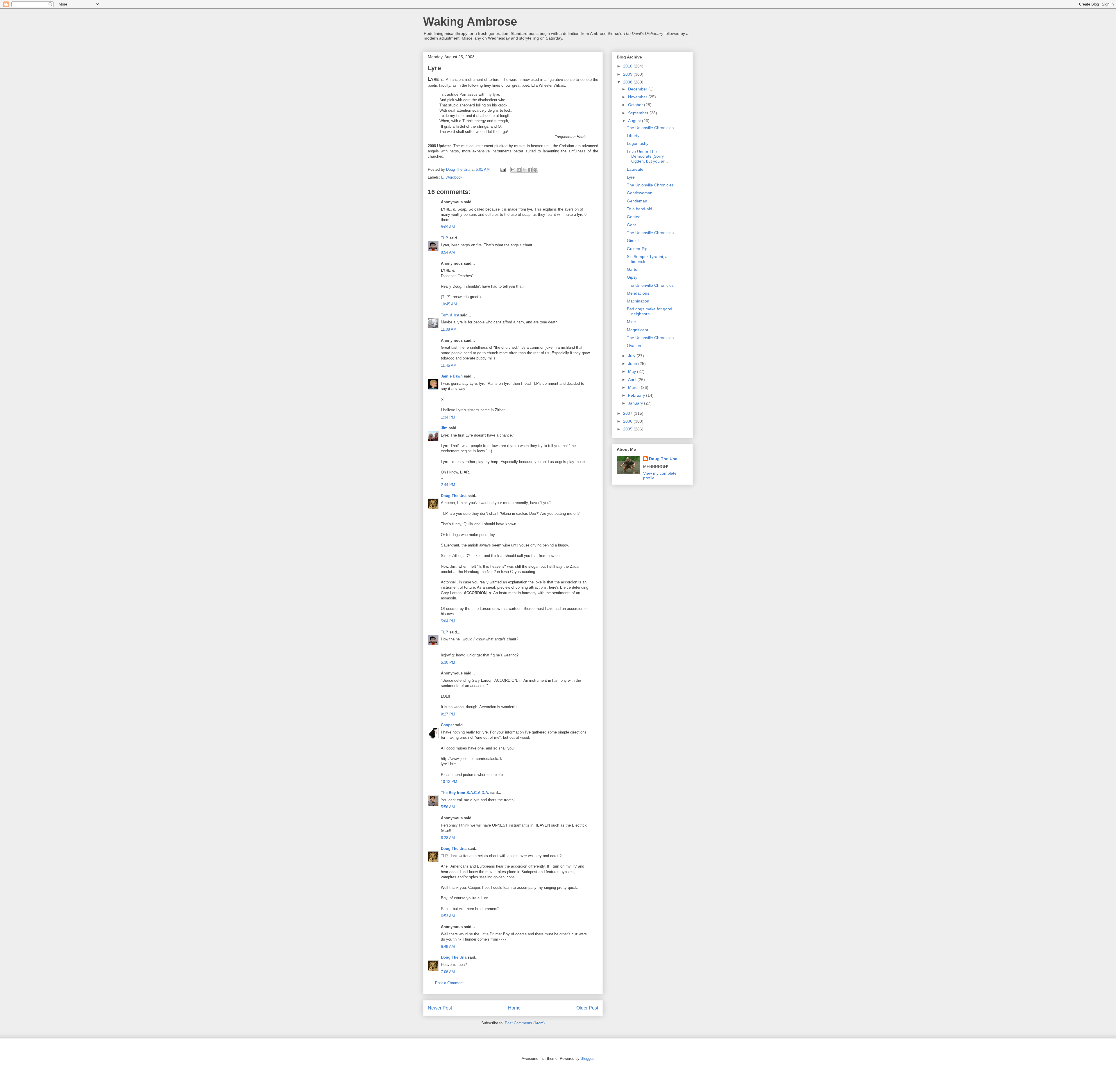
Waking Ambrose (470, 21)
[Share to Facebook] (530, 170)
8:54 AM (448, 252)
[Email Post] (502, 169)
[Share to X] (524, 170)
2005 (628, 429)
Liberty (633, 135)
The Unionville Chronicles (650, 127)
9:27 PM (448, 714)
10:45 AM (449, 304)
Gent (631, 224)
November (638, 97)
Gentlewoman (639, 193)
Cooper (447, 725)
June (633, 363)
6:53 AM (448, 916)
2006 (628, 421)
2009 (628, 74)
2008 (628, 82)
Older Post (587, 1007)
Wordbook (454, 177)
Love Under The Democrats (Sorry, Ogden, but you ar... (647, 156)
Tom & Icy (450, 315)
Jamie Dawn (452, 376)
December (638, 89)
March (634, 387)
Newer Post (440, 1007)
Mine (631, 321)
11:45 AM (449, 365)
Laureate (635, 169)
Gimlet (633, 240)
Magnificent (637, 329)
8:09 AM (448, 227)
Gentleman (637, 201)
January (636, 403)
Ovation (634, 345)
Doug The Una (453, 496)
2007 (628, 413)
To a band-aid (639, 208)
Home (514, 1007)
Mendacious (638, 293)
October (636, 104)
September (639, 113)
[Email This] (513, 170)
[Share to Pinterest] (535, 170)
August (635, 120)
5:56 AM (448, 807)
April (632, 379)
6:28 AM (448, 838)
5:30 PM (448, 662)
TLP (444, 238)
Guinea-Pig (637, 248)
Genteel (634, 216)
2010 (628, 66)
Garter (633, 269)
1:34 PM (448, 417)
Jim (444, 428)
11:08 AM (449, 329)
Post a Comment (449, 983)
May (632, 371)
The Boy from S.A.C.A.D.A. (465, 793)
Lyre (631, 177)
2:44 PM (448, 485)
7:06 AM (448, 972)
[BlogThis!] (519, 170)
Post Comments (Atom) (525, 1023)
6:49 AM (448, 946)
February (637, 395)
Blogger (587, 1058)
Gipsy (632, 277)
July (632, 355)
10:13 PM (449, 781)
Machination (638, 301)
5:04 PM (448, 621)
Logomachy (637, 143)
